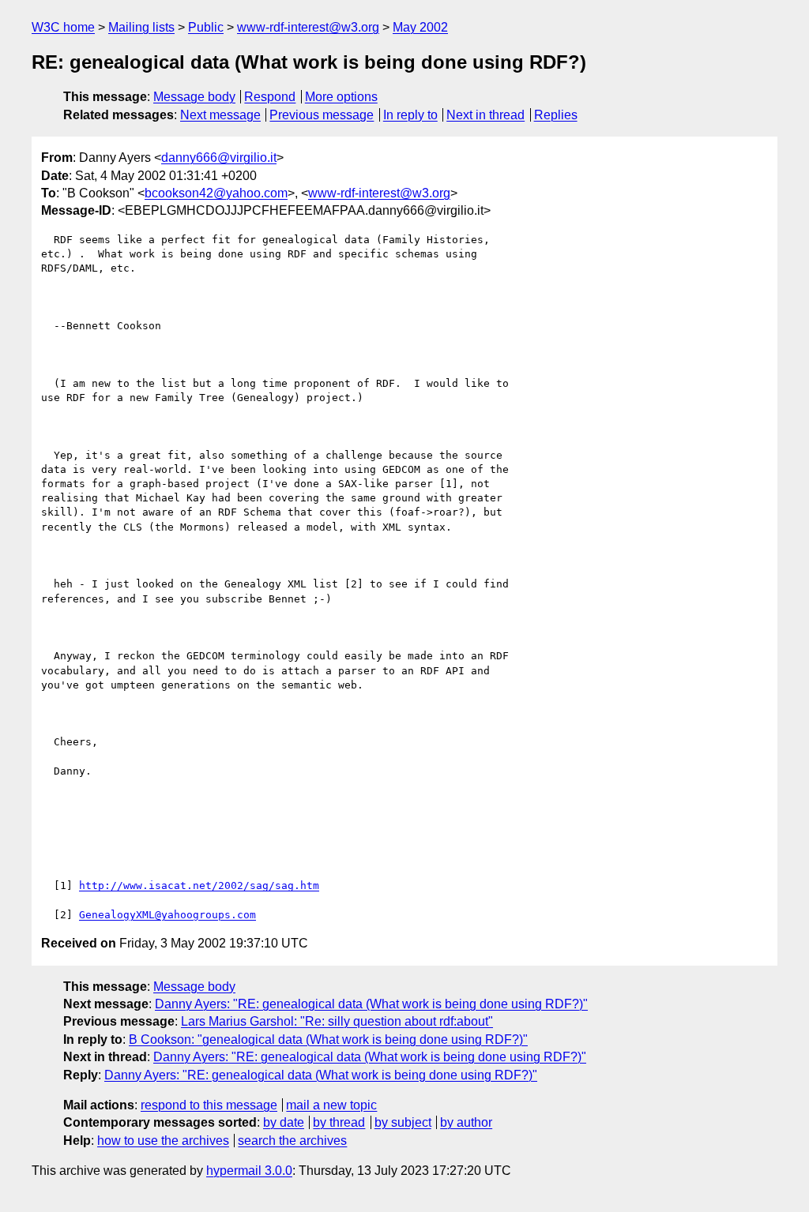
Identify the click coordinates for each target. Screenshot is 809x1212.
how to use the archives (163, 1140)
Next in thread (485, 115)
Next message (220, 115)
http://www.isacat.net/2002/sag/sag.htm (199, 885)
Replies (556, 115)
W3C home (63, 27)
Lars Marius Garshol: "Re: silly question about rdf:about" (337, 1021)
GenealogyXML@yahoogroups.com (167, 915)
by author (466, 1122)
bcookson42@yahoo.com (216, 193)
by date (283, 1122)
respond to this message (209, 1105)
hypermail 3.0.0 (249, 1170)
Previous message (321, 115)
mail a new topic (331, 1105)
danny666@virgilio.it (219, 157)
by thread (339, 1122)
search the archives (292, 1140)
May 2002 (420, 27)
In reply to (410, 115)
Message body (194, 96)
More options (341, 96)
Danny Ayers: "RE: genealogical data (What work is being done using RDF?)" (371, 1004)
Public (206, 27)
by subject (402, 1122)
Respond (269, 96)
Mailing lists (141, 27)
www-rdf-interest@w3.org (308, 27)
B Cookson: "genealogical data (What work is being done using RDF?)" (328, 1039)
